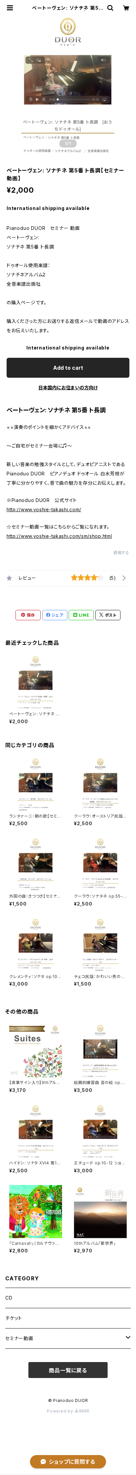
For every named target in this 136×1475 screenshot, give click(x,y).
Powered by (61, 1411)
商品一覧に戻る (68, 1370)
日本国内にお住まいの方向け (68, 387)
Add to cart (68, 367)
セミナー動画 (19, 1338)
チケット (13, 1318)
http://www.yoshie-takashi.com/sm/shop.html (59, 536)
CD (9, 1298)
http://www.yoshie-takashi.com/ (44, 509)
